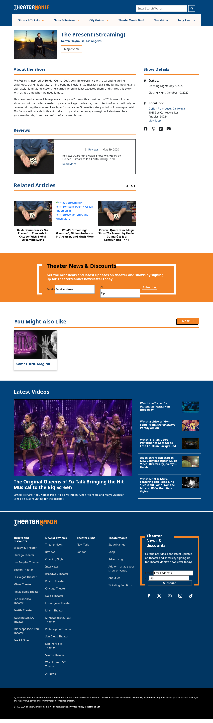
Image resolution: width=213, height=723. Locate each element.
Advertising (115, 559)
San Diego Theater (57, 636)
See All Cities (21, 640)
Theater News (54, 544)
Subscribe (149, 287)
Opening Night (54, 559)
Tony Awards (186, 20)
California (179, 108)
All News (50, 674)
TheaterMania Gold (131, 20)
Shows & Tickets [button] (29, 20)
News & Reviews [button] (65, 20)
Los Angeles (94, 41)
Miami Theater (23, 584)
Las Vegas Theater (25, 577)
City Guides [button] (97, 20)
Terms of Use (94, 706)
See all (131, 186)
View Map (155, 120)
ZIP (102, 287)
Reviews (93, 149)
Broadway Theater (25, 548)
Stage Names (116, 544)
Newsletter (161, 20)
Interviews (51, 566)
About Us (114, 578)
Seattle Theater (23, 610)
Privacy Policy (76, 706)
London (82, 552)
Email (51, 289)
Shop (111, 552)
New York (83, 544)
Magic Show (71, 49)
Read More (69, 164)
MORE (186, 321)
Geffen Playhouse (160, 108)
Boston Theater (23, 570)
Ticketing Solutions (120, 585)
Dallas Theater (54, 596)
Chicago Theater (24, 555)
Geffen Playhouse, (73, 41)
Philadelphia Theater (27, 591)
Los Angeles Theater (26, 562)
